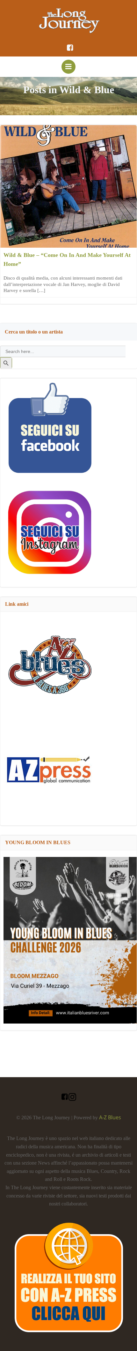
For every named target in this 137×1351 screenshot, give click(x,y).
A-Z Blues (110, 1117)
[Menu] (68, 67)
